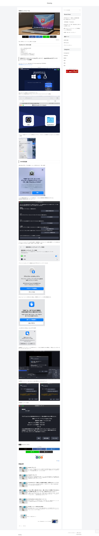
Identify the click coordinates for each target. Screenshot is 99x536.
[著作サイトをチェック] (37, 457)
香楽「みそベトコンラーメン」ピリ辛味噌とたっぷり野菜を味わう (72, 29)
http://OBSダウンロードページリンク (25, 64)
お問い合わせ (66, 42)
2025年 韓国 (66, 40)
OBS (28, 444)
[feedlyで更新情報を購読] (39, 457)
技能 (20, 444)
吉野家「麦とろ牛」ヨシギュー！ (70, 32)
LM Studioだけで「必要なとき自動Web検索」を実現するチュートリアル (71, 19)
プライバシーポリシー (68, 45)
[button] (53, 37)
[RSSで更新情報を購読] (42, 457)
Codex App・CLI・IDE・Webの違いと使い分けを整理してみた (72, 25)
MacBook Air (24, 444)
